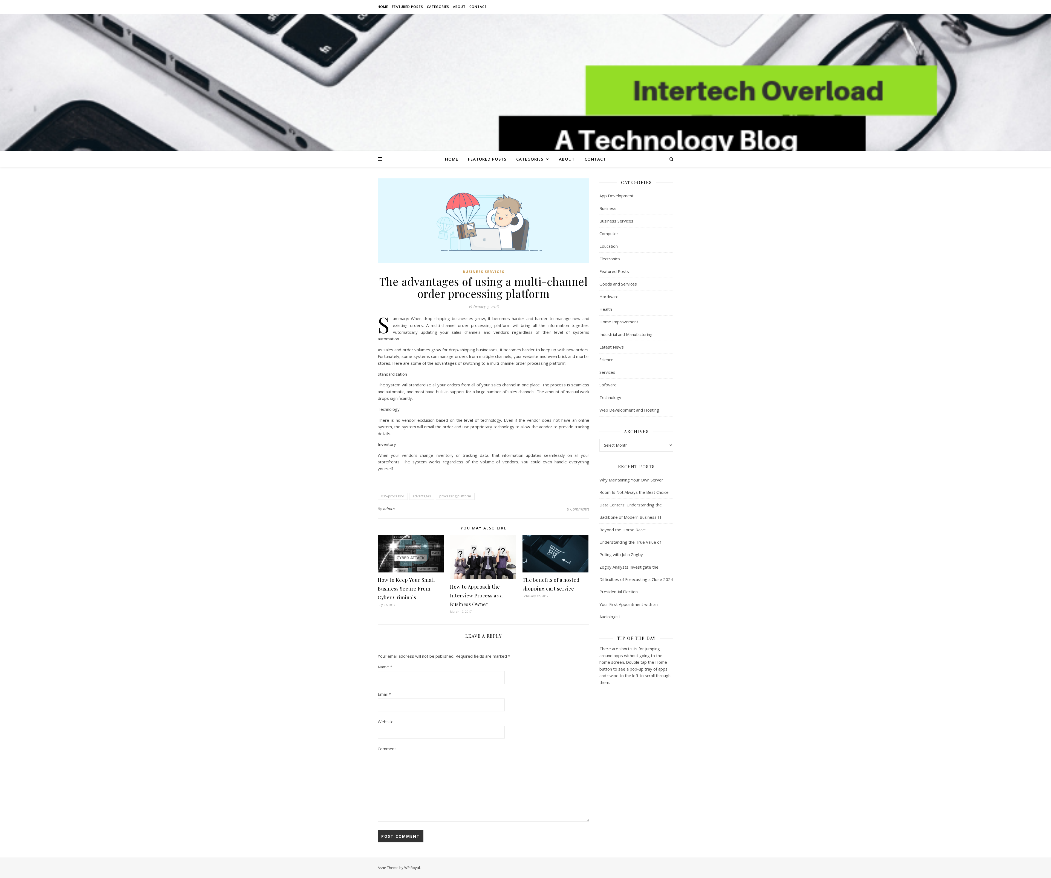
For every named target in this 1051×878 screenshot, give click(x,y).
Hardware (609, 296)
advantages (422, 496)
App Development (616, 195)
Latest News (611, 347)
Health (605, 309)
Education (608, 246)
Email (384, 694)
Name (385, 666)
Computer (608, 233)
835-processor (392, 496)
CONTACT (478, 6)
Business (607, 208)
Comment (387, 748)
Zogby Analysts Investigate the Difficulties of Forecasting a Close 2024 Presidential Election (636, 579)
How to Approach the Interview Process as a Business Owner (476, 595)
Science (606, 359)
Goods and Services (618, 284)
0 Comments (578, 509)
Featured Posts (407, 6)
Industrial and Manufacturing (625, 334)
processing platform (455, 496)
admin (389, 508)
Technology (610, 397)
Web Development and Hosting (629, 410)
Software (608, 384)
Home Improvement (618, 321)
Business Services (483, 271)
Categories (438, 6)
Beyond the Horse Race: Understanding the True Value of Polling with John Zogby (630, 542)
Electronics (609, 258)
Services (607, 372)
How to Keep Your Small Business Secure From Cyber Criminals (406, 589)
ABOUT (459, 6)
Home (383, 6)
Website (386, 721)
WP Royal (412, 867)
